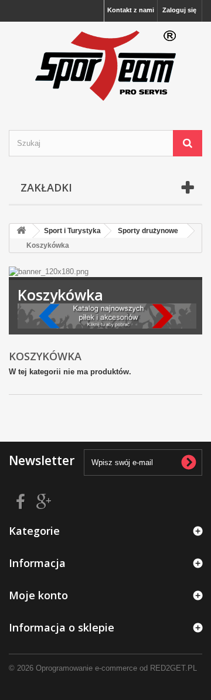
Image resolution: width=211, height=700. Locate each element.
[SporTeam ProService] (105, 65)
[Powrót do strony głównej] (21, 231)
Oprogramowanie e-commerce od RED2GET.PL (116, 668)
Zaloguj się (179, 9)
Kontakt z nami (130, 9)
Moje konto (38, 595)
